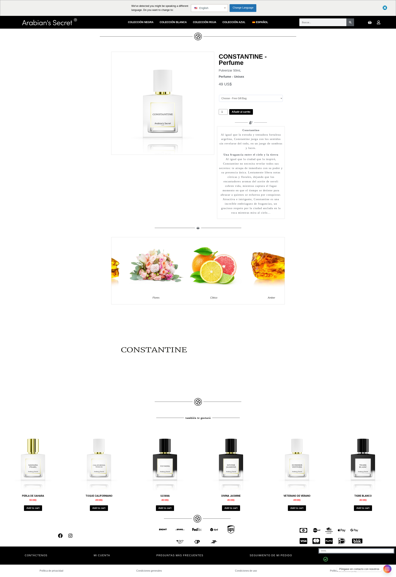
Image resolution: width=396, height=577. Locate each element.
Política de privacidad (51, 570)
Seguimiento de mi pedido (271, 555)
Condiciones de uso (246, 570)
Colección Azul (233, 22)
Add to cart (33, 508)
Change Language (243, 7)
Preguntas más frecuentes (179, 555)
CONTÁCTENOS (36, 555)
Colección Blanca (173, 22)
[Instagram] (70, 535)
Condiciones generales (149, 570)
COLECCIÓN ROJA (204, 22)
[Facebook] (60, 535)
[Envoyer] (325, 559)
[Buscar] (350, 22)
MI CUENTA (102, 555)
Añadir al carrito (241, 112)
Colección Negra (140, 22)
